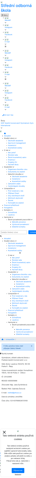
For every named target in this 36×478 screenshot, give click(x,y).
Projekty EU (12, 162)
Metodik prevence (19, 222)
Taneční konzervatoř (12, 123)
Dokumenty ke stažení (16, 172)
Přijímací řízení (13, 193)
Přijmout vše (18, 470)
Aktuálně (7, 136)
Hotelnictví (12, 145)
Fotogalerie (8, 208)
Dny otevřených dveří (16, 196)
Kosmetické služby (15, 148)
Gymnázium (24, 123)
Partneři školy (13, 165)
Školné (10, 200)
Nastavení (18, 474)
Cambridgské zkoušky (16, 186)
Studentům (8, 167)
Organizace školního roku (17, 169)
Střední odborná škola (16, 8)
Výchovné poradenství (20, 224)
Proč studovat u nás (15, 191)
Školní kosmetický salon (17, 157)
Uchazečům (8, 188)
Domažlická (12, 212)
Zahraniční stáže (14, 184)
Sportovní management (17, 143)
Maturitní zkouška (15, 174)
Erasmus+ (12, 160)
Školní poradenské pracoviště (19, 220)
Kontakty (7, 210)
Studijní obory (9, 138)
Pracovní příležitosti (11, 205)
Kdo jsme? (12, 153)
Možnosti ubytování (15, 198)
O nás (6, 150)
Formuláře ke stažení (16, 203)
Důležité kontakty (18, 227)
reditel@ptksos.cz (14, 393)
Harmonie (8, 217)
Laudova (11, 215)
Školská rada (13, 155)
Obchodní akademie (15, 141)
